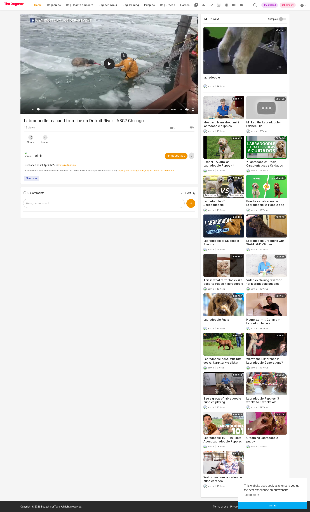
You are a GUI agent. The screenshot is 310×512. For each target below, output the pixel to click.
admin (38, 155)
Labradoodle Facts (216, 319)
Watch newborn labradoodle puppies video (222, 479)
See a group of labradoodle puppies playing (222, 400)
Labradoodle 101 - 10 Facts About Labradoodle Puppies (222, 439)
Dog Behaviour (108, 5)
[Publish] (190, 203)
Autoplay (273, 19)
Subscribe (178, 155)
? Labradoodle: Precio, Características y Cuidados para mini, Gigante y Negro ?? (266, 165)
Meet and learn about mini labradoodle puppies (221, 124)
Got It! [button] (273, 505)
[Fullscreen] (193, 109)
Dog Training (131, 5)
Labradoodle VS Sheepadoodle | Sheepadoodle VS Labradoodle (215, 206)
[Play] (25, 109)
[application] (109, 64)
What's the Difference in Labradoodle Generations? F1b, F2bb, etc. (264, 362)
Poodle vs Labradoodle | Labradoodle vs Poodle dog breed (265, 204)
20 (181, 109)
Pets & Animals (67, 165)
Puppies (149, 5)
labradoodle (211, 77)
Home (38, 5)
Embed (45, 142)
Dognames (54, 5)
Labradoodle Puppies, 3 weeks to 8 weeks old (262, 400)
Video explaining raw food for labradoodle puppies (264, 281)
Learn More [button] (252, 494)
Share (30, 142)
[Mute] (187, 109)
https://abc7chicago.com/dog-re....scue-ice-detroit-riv (146, 170)
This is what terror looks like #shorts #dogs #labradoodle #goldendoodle (223, 283)
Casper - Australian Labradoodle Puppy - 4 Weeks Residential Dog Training (219, 167)
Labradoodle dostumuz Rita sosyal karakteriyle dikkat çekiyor (222, 362)
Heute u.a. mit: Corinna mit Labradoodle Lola (264, 321)
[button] (303, 5)
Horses (184, 5)
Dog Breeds (167, 5)
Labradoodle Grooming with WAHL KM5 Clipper (265, 242)
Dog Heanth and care (79, 5)
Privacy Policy (238, 506)
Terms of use (220, 506)
